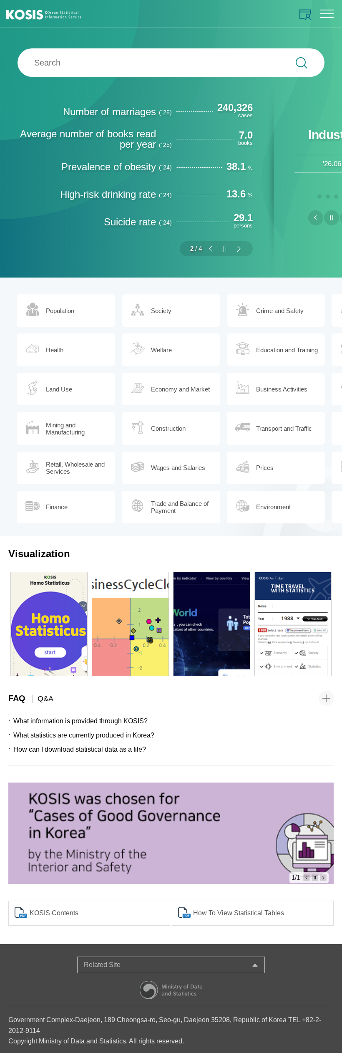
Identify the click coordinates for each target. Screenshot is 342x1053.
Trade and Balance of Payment (180, 507)
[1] (319, 195)
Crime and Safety (280, 310)
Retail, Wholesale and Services (75, 468)
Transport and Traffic (284, 428)
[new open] (171, 833)
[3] (336, 195)
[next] (239, 248)
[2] (327, 195)
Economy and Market (180, 389)
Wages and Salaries (178, 467)
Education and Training (287, 350)
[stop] (224, 248)
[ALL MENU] (327, 13)
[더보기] (326, 698)
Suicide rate (138, 222)
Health (54, 350)
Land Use (59, 389)
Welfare (161, 350)
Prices (265, 467)
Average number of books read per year (96, 139)
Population (60, 310)
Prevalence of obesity (116, 167)
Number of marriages (117, 111)
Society (161, 310)
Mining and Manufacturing (65, 429)
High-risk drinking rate (116, 194)
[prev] (210, 248)
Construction (168, 428)
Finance (57, 506)
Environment (273, 506)
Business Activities (281, 389)
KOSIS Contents (54, 913)
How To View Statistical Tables (238, 913)
